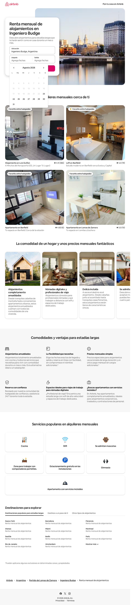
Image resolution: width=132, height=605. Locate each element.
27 (29, 99)
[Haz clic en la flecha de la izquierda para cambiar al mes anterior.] (14, 68)
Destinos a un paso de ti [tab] (58, 513)
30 (44, 99)
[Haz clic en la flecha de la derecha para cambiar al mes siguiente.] (43, 68)
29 (39, 99)
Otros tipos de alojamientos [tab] (84, 513)
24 (14, 99)
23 (44, 94)
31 (14, 104)
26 (24, 99)
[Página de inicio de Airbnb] (11, 4)
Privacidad (60, 600)
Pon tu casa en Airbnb (113, 4)
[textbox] (20, 60)
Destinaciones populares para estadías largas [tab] (24, 513)
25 (19, 99)
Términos (71, 600)
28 (34, 99)
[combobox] (32, 51)
